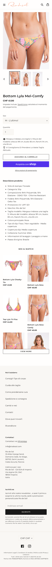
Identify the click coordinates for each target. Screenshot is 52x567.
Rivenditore (10, 426)
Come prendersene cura (16, 392)
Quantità (6, 127)
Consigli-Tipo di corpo (15, 378)
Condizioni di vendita (25, 553)
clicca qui (33, 523)
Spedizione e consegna (16, 399)
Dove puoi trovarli (13, 419)
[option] (14, 78)
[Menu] (4, 4)
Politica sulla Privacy (41, 553)
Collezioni (26, 554)
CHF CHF (25, 538)
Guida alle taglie (12, 385)
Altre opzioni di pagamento (26, 170)
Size (4, 116)
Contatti (9, 412)
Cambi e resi (11, 405)
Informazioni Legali (10, 553)
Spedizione (22, 104)
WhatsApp (22, 441)
